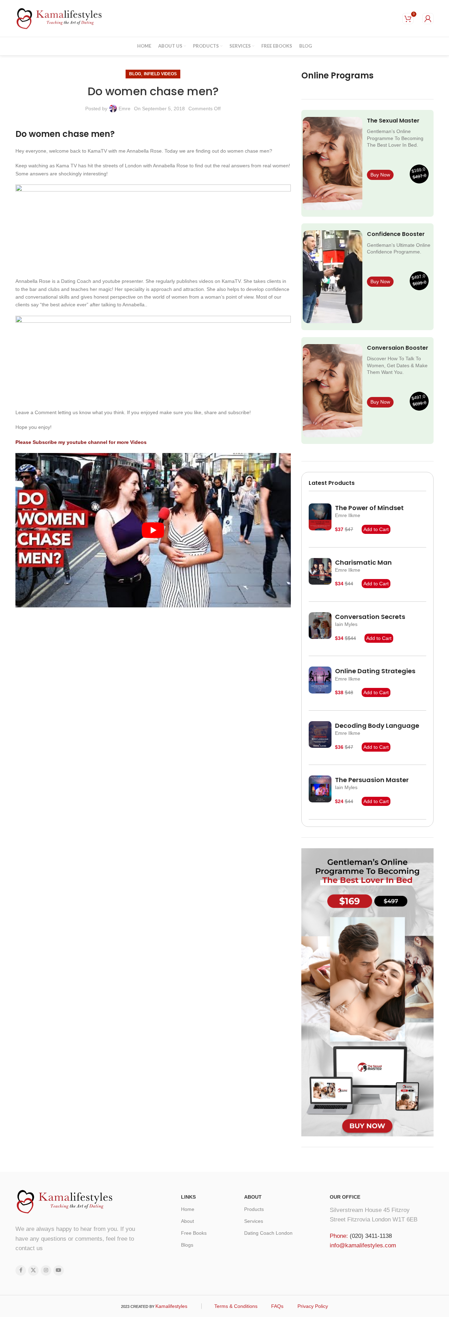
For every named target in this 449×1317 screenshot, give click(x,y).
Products (254, 1209)
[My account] (428, 19)
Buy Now (380, 174)
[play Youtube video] (153, 530)
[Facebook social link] (20, 1270)
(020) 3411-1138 (371, 1236)
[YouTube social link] (58, 1270)
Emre (124, 108)
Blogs (187, 1245)
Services (253, 1221)
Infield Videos (160, 73)
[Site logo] (59, 18)
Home (187, 1209)
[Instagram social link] (46, 1270)
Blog (135, 73)
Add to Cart (376, 529)
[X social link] (33, 1270)
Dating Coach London (268, 1233)
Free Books (194, 1233)
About (187, 1221)
